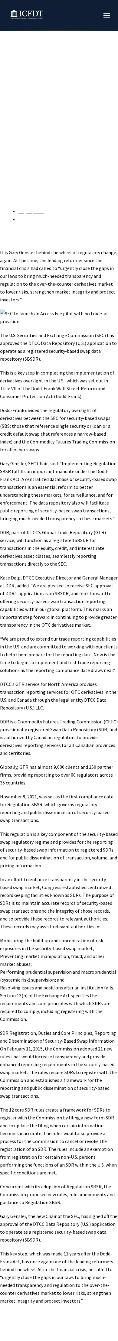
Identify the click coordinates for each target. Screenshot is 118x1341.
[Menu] (107, 15)
